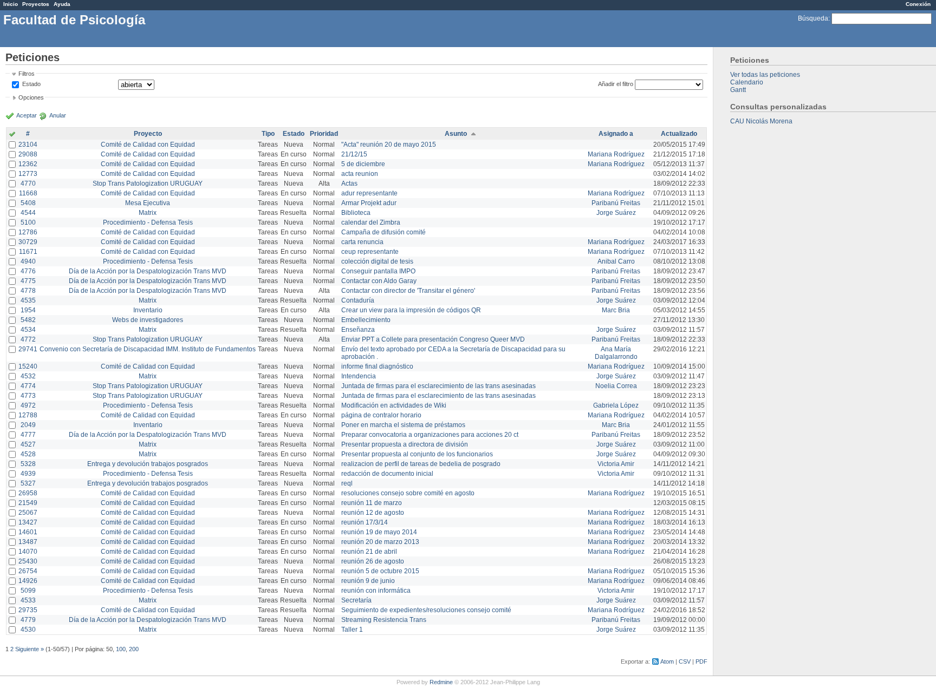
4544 (28, 213)
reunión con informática (376, 590)
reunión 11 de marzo (371, 503)
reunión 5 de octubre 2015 (380, 571)
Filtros (26, 73)
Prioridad (324, 133)
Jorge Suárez (616, 213)
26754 (27, 571)
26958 (27, 493)
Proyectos (35, 4)
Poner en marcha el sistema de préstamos (403, 425)
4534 (28, 329)
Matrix (148, 213)
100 (121, 649)
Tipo (268, 133)
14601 (27, 532)
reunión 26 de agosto (372, 561)
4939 (28, 473)
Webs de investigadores (147, 320)
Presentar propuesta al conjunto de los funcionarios (417, 454)
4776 (28, 271)
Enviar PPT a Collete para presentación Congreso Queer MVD (433, 339)
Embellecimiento (366, 320)
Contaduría (357, 300)
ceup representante (370, 251)
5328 (28, 464)
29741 (27, 349)
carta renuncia (362, 242)
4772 (28, 339)
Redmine (441, 682)
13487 (27, 542)
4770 (28, 183)
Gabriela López (616, 405)
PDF (701, 661)
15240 (27, 366)
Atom (667, 661)
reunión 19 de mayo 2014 (379, 532)
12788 (27, 415)
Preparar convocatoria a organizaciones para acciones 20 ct (429, 434)
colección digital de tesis (377, 261)
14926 (27, 581)
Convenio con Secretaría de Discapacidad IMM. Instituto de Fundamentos (148, 349)
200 (134, 649)
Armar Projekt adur (368, 203)
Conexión (918, 4)
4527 (28, 444)
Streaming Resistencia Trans (383, 620)
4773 (28, 395)
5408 (28, 203)
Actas (349, 183)
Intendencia (358, 376)
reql (347, 483)
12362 (27, 164)
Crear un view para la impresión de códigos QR (411, 310)
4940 (28, 261)
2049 (28, 425)
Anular (57, 115)
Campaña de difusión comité (383, 232)
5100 (28, 222)
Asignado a (616, 133)
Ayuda (62, 4)
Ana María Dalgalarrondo (616, 353)
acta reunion (359, 174)
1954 (28, 310)
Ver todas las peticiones (765, 74)
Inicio (10, 4)
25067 (27, 512)
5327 (28, 483)
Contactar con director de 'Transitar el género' (408, 290)
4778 (28, 290)
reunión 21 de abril (369, 551)
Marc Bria (616, 310)
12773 (27, 174)
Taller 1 (352, 629)
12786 (27, 232)
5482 (28, 320)
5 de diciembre (363, 164)
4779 (28, 620)
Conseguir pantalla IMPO (378, 271)
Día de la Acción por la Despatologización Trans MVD (147, 271)
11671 (28, 251)
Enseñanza (358, 329)
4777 (28, 434)
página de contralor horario (381, 415)
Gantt (738, 90)
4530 (28, 629)
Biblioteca (355, 213)
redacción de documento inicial (387, 473)
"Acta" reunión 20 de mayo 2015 (388, 144)
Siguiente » (29, 649)
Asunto (456, 133)
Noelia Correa (616, 386)
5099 (28, 590)
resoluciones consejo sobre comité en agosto (407, 493)
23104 (27, 144)
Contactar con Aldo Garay (379, 281)
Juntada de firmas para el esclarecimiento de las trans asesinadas (438, 386)
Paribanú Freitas (616, 203)
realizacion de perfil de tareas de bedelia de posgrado (420, 464)
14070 (27, 551)
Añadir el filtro (615, 84)
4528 (28, 454)
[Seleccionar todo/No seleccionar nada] (12, 135)
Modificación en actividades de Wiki (393, 405)
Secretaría (356, 600)
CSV (685, 661)
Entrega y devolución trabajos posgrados (147, 464)
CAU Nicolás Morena (761, 121)
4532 (28, 376)
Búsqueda (813, 18)
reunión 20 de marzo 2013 (380, 542)
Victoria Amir (615, 464)
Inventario (147, 310)
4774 (28, 386)
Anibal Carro (616, 261)
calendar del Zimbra (370, 222)
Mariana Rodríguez (616, 154)
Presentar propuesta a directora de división (404, 444)
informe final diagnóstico (377, 366)
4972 (28, 405)
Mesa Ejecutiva (147, 203)
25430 (27, 561)
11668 (28, 193)
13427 (27, 522)
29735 (27, 610)
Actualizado (679, 133)
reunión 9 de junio (368, 581)
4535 (28, 300)
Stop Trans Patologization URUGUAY (148, 183)
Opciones (31, 97)
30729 (27, 242)
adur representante (369, 193)
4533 (28, 600)
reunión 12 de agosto (372, 512)
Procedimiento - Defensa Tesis (148, 222)
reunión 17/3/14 (364, 522)
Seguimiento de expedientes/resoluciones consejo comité (426, 610)
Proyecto (148, 133)
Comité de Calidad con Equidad (148, 144)
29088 (27, 154)
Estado (31, 84)
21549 (27, 503)
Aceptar (26, 115)
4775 (28, 281)
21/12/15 (354, 154)
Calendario (746, 82)
